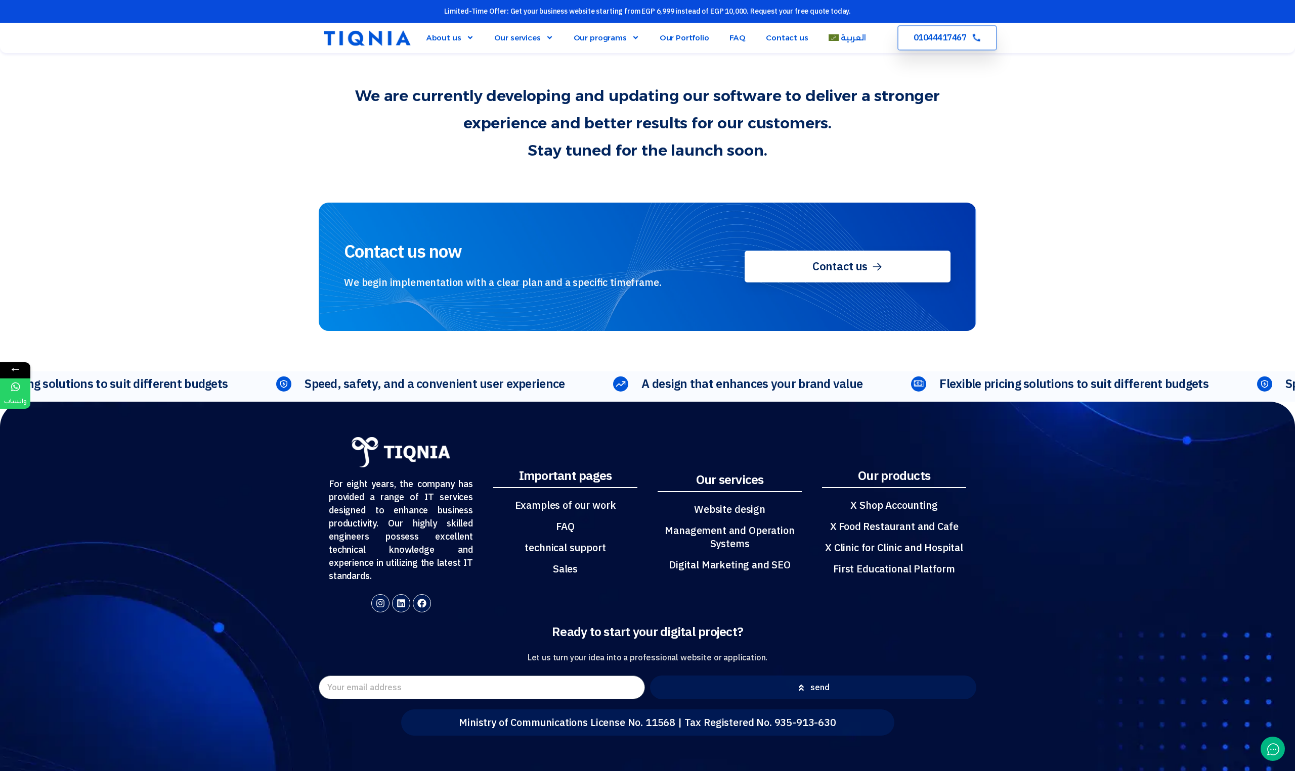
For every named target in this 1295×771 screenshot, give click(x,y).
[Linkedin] (401, 603)
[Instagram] (380, 603)
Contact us (787, 37)
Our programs (600, 37)
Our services (517, 37)
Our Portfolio (684, 37)
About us (443, 37)
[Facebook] (422, 603)
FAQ (737, 37)
